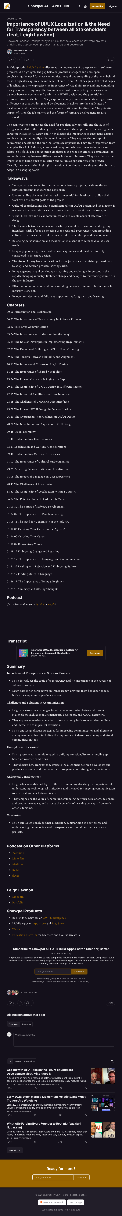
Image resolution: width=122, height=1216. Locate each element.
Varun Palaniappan (23, 50)
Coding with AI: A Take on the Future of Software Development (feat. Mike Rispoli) (40, 1071)
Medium (17, 864)
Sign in (113, 6)
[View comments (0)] (20, 60)
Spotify (40, 604)
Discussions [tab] (29, 1061)
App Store (39, 923)
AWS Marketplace (54, 918)
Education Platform (24, 935)
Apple (51, 604)
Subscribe (97, 6)
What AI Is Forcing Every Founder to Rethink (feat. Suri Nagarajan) (44, 1125)
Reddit (16, 870)
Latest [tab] (18, 1061)
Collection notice (78, 1194)
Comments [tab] (14, 1024)
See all (13, 1150)
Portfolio (18, 902)
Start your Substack (53, 1202)
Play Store (58, 923)
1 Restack (33, 992)
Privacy (56, 1194)
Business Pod (14, 18)
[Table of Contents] (3, 608)
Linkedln (18, 897)
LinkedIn (18, 858)
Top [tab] (10, 1061)
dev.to (15, 876)
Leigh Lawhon (36, 67)
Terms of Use (75, 978)
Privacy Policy (83, 981)
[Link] (2, 178)
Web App (18, 929)
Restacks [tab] (26, 1024)
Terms (65, 1194)
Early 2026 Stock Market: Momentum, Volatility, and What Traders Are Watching (46, 1098)
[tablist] (20, 1024)
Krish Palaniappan (27, 1084)
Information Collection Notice (60, 981)
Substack (46, 1209)
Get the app (76, 1202)
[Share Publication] (85, 6)
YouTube (18, 853)
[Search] (79, 6)
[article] (61, 1079)
